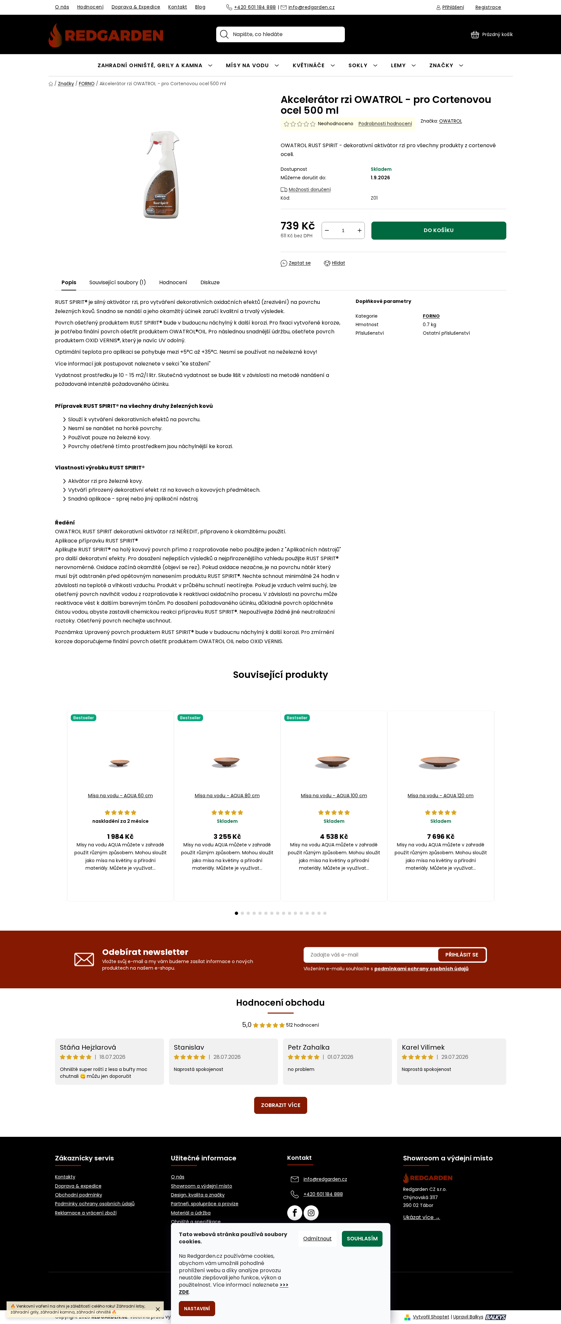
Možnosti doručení (310, 189)
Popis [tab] (69, 282)
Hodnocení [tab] (173, 282)
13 (313, 913)
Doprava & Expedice (136, 7)
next (501, 812)
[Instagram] (311, 1212)
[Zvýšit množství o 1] (360, 230)
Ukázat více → (421, 1217)
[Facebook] (294, 1212)
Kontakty (65, 1177)
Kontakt (177, 7)
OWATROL (450, 121)
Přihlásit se (461, 954)
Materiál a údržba (191, 1213)
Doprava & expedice (78, 1186)
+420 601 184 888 (255, 7)
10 (295, 913)
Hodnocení (90, 7)
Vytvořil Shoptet (431, 1317)
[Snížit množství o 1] (327, 230)
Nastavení (197, 1308)
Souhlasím (362, 1238)
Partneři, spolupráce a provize (204, 1204)
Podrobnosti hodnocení (385, 124)
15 (325, 913)
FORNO (431, 316)
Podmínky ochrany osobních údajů (95, 1204)
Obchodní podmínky (78, 1195)
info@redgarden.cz (312, 7)
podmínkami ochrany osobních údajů (421, 968)
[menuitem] (155, 65)
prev (60, 812)
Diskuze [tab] (210, 282)
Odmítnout (317, 1238)
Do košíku (439, 230)
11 (301, 913)
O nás (62, 7)
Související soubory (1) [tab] (117, 282)
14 (319, 913)
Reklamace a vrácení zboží (86, 1213)
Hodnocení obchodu (280, 1003)
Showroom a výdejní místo (201, 1186)
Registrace (488, 7)
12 (307, 913)
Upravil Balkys (468, 1317)
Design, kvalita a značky (198, 1195)
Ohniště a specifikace (196, 1222)
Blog (200, 7)
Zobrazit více (280, 1105)
